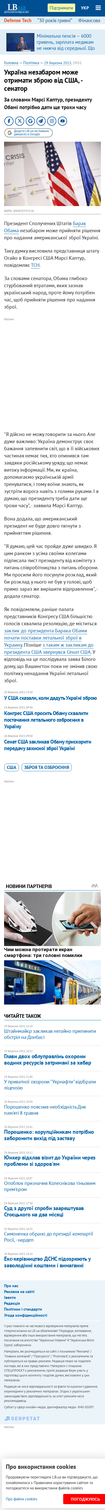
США (11, 767)
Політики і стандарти (23, 1309)
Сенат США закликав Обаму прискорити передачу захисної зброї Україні (47, 745)
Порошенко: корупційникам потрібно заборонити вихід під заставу (49, 1135)
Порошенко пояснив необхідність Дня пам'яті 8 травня (45, 1110)
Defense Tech (17, 20)
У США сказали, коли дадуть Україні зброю (50, 697)
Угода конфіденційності (25, 1315)
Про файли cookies (21, 1499)
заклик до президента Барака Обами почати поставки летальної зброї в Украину (45, 637)
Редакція (12, 1303)
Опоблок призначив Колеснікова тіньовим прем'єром (49, 1186)
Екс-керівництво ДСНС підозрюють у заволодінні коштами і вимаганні (47, 1262)
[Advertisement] (52, 374)
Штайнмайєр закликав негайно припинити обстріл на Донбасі (50, 1034)
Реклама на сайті (19, 1291)
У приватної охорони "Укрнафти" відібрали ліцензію (50, 1084)
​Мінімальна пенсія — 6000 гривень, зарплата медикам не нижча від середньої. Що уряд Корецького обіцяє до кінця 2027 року (66, 48)
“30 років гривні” (54, 20)
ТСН (35, 265)
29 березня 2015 (57, 63)
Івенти (10, 1297)
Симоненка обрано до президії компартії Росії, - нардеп (48, 1236)
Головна (11, 62)
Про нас (11, 1285)
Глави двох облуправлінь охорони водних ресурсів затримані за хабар (47, 1059)
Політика (31, 62)
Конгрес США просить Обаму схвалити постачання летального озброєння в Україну (46, 720)
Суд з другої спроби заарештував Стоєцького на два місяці (44, 1211)
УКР (85, 8)
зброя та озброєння (46, 767)
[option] (52, 42)
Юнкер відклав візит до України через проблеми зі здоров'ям (49, 1160)
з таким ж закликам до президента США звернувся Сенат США (49, 648)
